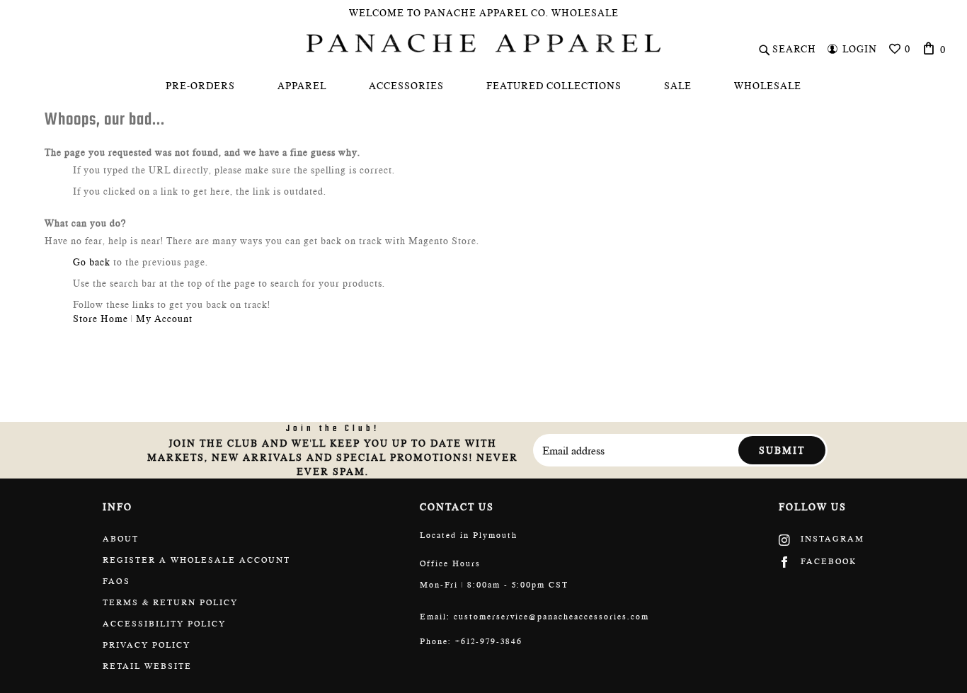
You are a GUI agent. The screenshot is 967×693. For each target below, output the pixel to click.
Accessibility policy (164, 624)
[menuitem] (200, 86)
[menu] (483, 86)
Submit (782, 450)
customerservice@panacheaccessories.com (551, 617)
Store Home (100, 318)
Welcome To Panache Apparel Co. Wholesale (484, 12)
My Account (164, 318)
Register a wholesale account (196, 560)
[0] (929, 48)
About (121, 539)
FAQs (116, 581)
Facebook (827, 561)
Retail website (147, 666)
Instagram (830, 539)
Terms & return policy (170, 602)
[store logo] (483, 43)
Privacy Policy (146, 645)
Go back (91, 262)
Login (859, 49)
